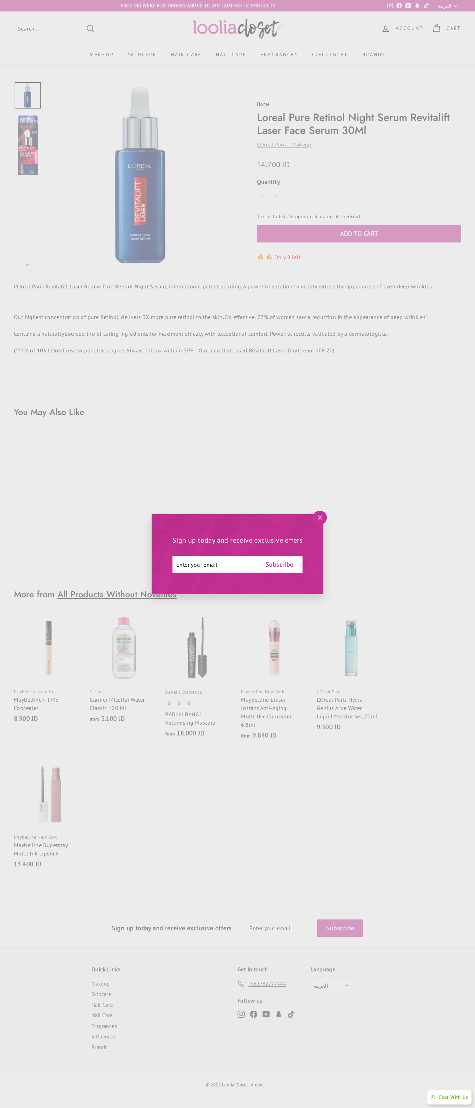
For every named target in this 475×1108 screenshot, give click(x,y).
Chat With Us (453, 1097)
